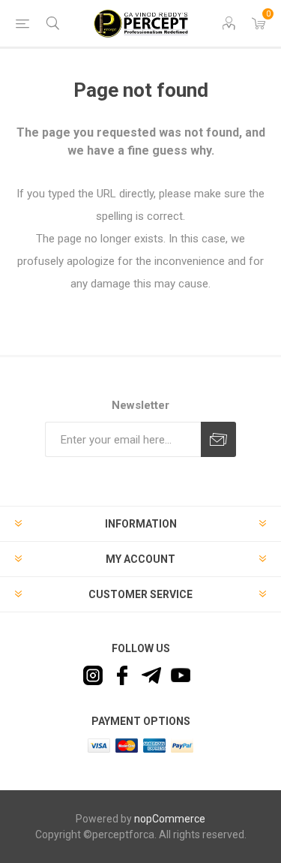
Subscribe (218, 439)
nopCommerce (169, 819)
